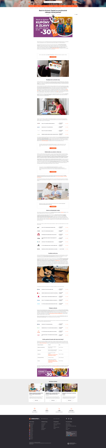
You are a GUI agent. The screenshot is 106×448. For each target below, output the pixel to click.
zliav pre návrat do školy (55, 48)
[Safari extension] (68, 435)
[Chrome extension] (66, 435)
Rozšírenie (67, 429)
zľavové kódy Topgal (45, 140)
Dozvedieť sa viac (31, 443)
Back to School (56, 366)
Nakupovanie (58, 14)
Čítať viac (36, 400)
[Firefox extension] (71, 435)
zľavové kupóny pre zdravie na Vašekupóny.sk (56, 313)
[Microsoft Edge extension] (69, 435)
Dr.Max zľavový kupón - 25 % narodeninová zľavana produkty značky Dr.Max (52, 361)
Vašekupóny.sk (57, 260)
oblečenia (62, 212)
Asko (57, 91)
